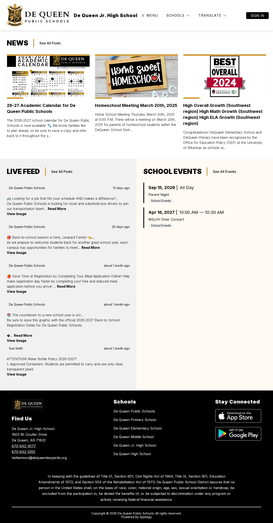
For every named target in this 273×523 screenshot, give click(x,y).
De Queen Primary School (134, 420)
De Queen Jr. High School (134, 445)
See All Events (224, 171)
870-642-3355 (23, 452)
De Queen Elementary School (137, 428)
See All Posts (50, 43)
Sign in (257, 15)
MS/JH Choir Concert (166, 219)
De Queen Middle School (133, 437)
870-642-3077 (24, 446)
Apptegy (146, 517)
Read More (57, 209)
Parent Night (158, 194)
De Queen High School (132, 454)
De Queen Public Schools (134, 411)
